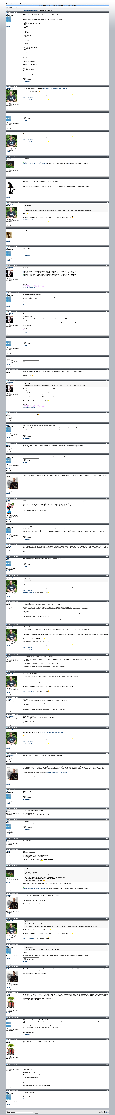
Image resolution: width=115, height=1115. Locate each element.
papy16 (8, 500)
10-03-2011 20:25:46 (13, 265)
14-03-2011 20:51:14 (13, 454)
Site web (8, 26)
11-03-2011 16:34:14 (13, 292)
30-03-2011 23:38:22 (13, 764)
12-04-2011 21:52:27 (13, 944)
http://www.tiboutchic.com (28, 97)
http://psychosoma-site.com (29, 287)
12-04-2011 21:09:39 (13, 918)
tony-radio (8, 358)
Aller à (7, 1111)
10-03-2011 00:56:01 (13, 228)
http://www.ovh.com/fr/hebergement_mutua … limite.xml (55, 88)
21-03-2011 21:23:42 (13, 473)
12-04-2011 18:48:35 (13, 893)
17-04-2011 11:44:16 (13, 1017)
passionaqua (9, 158)
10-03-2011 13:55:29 (13, 246)
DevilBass (8, 475)
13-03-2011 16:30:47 (13, 412)
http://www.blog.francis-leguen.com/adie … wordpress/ (51, 732)
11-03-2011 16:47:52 (13, 311)
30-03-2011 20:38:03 (13, 727)
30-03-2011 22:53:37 (13, 753)
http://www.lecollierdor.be (28, 99)
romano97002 (9, 1067)
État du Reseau (26, 81)
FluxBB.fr (107, 1112)
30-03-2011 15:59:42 (13, 624)
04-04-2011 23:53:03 (13, 808)
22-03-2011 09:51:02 (13, 498)
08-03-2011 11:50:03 (13, 156)
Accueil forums (42, 5)
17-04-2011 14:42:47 (13, 1039)
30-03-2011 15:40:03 (13, 601)
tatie (7, 180)
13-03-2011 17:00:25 (13, 423)
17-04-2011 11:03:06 (13, 992)
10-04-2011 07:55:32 (13, 865)
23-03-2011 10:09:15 (13, 544)
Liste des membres (52, 5)
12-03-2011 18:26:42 (13, 337)
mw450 (8, 851)
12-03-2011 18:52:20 (13, 356)
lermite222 (8, 603)
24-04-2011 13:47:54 (13, 1064)
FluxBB (107, 1111)
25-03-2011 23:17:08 (13, 575)
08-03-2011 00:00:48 (13, 12)
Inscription (67, 5)
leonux (8, 230)
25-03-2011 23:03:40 (13, 556)
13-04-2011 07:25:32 (13, 966)
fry (7, 371)
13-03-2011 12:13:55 (13, 369)
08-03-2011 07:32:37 (13, 86)
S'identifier (73, 5)
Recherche (60, 5)
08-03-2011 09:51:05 (13, 131)
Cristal (7, 14)
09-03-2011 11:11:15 (13, 178)
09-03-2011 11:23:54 (13, 202)
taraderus (8, 546)
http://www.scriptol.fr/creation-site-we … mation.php (57, 772)
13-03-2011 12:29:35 (13, 380)
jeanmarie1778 (9, 88)
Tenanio (8, 445)
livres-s (8, 994)
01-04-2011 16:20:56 (13, 789)
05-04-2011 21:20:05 (13, 819)
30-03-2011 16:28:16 (13, 697)
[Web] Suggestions (35, 10)
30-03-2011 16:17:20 (13, 671)
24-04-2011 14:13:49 (13, 1090)
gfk (7, 810)
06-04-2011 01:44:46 (13, 838)
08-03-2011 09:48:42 (13, 112)
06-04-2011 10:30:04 (13, 849)
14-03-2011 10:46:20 (13, 443)
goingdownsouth (10, 716)
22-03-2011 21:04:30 (13, 524)
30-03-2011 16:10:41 (13, 654)
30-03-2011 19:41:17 (13, 714)
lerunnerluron (9, 267)
